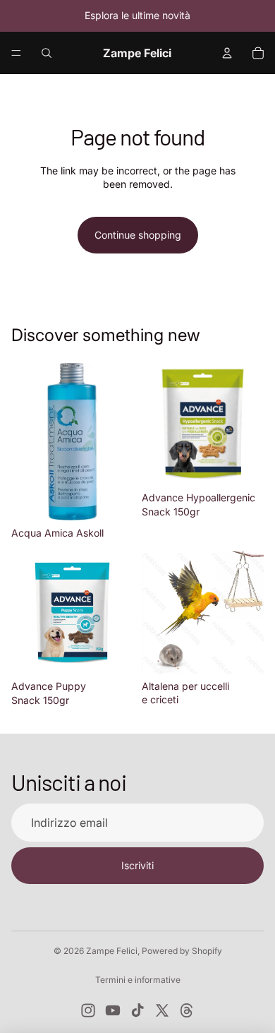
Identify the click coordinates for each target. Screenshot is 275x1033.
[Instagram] (88, 1010)
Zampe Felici (112, 950)
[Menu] (16, 53)
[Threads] (186, 1010)
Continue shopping (137, 235)
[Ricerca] (46, 52)
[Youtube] (112, 1010)
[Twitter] (162, 1010)
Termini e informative (138, 979)
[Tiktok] (137, 1010)
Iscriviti (137, 865)
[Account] (227, 52)
